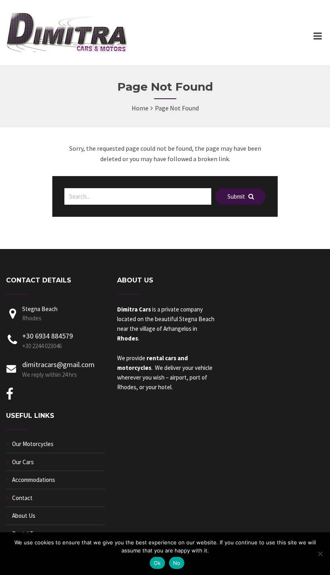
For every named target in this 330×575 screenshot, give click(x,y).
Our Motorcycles (33, 444)
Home (140, 108)
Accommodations (33, 480)
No (177, 563)
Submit (236, 196)
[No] (320, 554)
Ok (157, 563)
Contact (22, 498)
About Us (23, 515)
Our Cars (23, 462)
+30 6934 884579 (47, 335)
